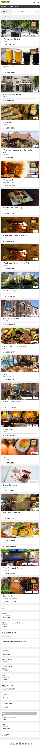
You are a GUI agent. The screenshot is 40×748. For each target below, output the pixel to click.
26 (14, 744)
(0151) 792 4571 (10, 185)
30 (26, 744)
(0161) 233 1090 (10, 601)
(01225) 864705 (10, 296)
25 (11, 744)
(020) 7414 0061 (10, 490)
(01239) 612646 (10, 435)
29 (23, 744)
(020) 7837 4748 (10, 407)
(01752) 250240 (10, 463)
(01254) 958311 (10, 44)
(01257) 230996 (10, 213)
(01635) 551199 (10, 158)
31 (29, 744)
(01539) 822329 (10, 128)
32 (31, 744)
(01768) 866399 (10, 269)
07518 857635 (9, 379)
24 (8, 744)
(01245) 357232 (10, 574)
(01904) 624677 (10, 352)
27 (17, 744)
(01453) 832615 (10, 100)
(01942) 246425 (10, 72)
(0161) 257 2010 (10, 546)
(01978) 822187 (10, 324)
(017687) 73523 (10, 241)
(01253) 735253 (10, 518)
